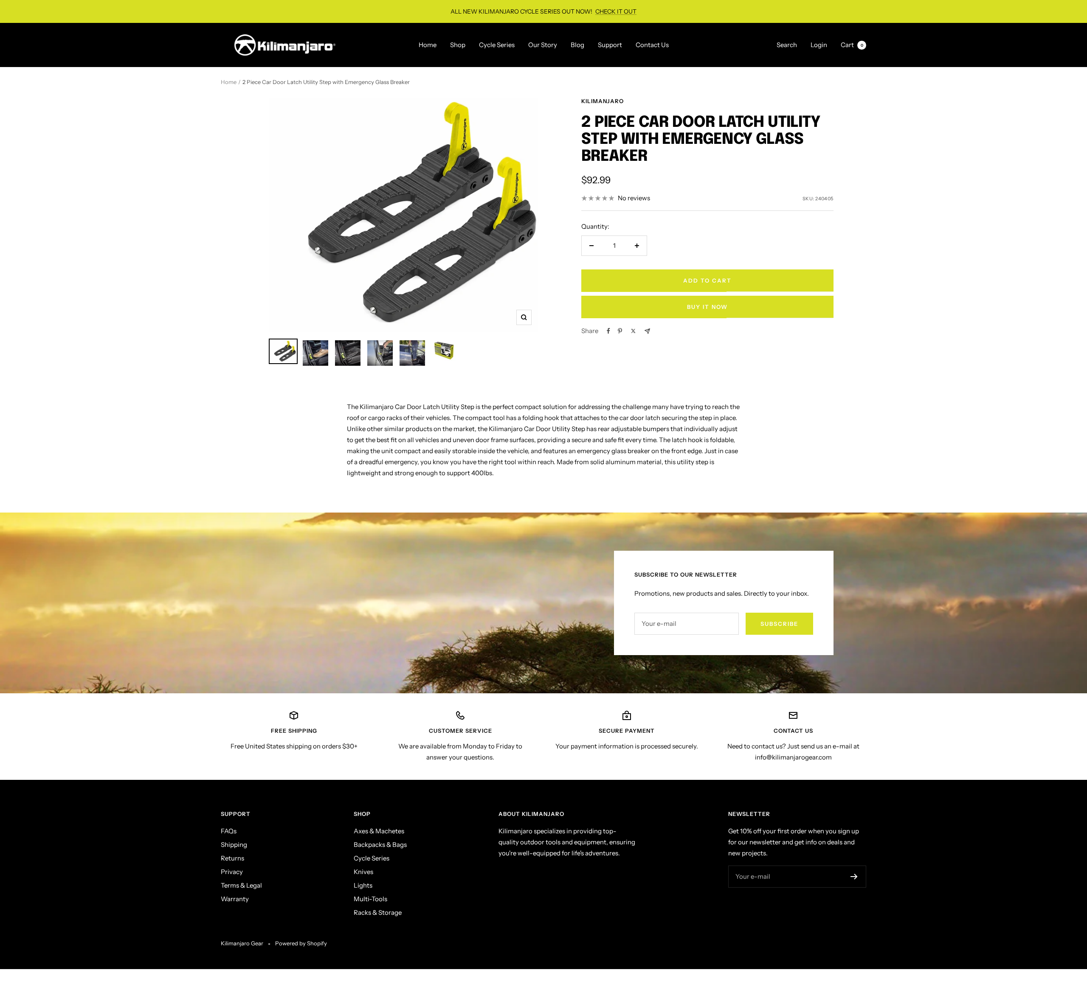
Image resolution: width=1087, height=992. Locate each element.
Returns (232, 858)
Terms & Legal (241, 885)
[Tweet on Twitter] (633, 331)
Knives (363, 872)
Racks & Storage (378, 912)
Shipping (234, 845)
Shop (457, 45)
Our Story (542, 45)
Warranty (235, 899)
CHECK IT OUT (615, 11)
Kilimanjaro (602, 101)
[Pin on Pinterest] (620, 331)
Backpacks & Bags (380, 845)
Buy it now (707, 306)
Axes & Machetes (379, 831)
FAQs (229, 831)
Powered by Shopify (301, 943)
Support (610, 45)
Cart (852, 45)
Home (427, 45)
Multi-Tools (370, 899)
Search (787, 45)
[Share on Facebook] (608, 331)
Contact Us (652, 45)
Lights (363, 885)
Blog (577, 45)
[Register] (854, 877)
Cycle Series (497, 45)
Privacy (232, 872)
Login (819, 45)
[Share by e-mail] (647, 331)
